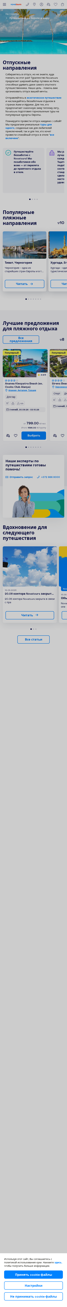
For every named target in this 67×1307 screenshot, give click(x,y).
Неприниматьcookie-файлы (33, 1296)
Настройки (33, 1285)
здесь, (58, 1262)
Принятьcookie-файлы (33, 1274)
